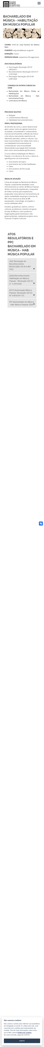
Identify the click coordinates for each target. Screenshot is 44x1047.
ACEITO (22, 1041)
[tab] (22, 265)
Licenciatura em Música (18, 100)
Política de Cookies (24, 1032)
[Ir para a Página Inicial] (11, 3)
